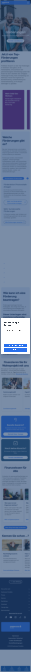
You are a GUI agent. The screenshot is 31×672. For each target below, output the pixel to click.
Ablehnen (15, 350)
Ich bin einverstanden (15, 345)
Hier (26, 335)
